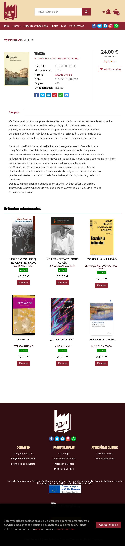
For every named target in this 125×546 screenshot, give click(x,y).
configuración (65, 529)
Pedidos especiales (105, 458)
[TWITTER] (99, 26)
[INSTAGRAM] (110, 26)
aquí (38, 529)
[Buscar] (86, 12)
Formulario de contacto (23, 463)
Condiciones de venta (64, 458)
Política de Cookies (64, 468)
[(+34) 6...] (116, 26)
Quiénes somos (105, 453)
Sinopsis (14, 112)
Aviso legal (64, 453)
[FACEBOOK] (94, 26)
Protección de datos (64, 463)
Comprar (23, 282)
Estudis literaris (13, 40)
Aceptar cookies (108, 524)
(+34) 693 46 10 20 (23, 453)
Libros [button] (16, 26)
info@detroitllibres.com (23, 458)
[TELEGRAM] (105, 26)
